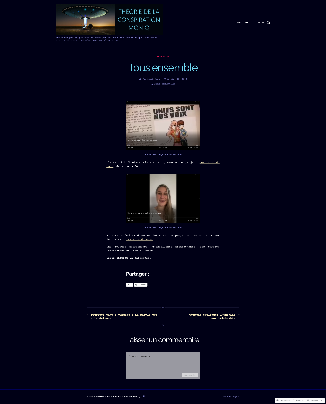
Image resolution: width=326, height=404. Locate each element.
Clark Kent (153, 79)
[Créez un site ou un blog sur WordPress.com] (144, 396)
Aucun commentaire (164, 84)
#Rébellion (163, 56)
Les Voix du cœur (139, 239)
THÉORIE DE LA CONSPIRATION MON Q (118, 396)
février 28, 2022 (177, 79)
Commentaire (189, 375)
